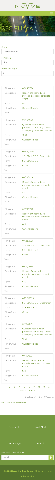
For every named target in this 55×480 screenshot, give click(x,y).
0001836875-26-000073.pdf (24, 145)
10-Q (24, 135)
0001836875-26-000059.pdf (24, 349)
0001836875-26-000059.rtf (27, 349)
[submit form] (51, 457)
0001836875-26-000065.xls (31, 234)
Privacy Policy (27, 476)
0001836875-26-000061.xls (31, 292)
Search (41, 443)
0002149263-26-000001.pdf (24, 171)
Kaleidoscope (21, 402)
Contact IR (14, 427)
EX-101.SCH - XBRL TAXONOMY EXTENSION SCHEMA (34, 113)
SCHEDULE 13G (30, 161)
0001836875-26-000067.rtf (27, 202)
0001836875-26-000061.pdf (24, 292)
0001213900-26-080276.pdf (24, 260)
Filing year (6, 58)
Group (4, 47)
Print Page (14, 443)
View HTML (38, 113)
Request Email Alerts (14, 452)
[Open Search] (51, 13)
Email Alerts (40, 427)
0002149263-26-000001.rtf (27, 171)
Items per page (9, 68)
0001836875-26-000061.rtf (27, 292)
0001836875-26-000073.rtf (27, 145)
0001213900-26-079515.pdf (24, 317)
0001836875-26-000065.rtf (27, 234)
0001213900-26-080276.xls (31, 260)
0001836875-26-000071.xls (31, 113)
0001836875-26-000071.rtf (27, 113)
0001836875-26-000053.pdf (24, 381)
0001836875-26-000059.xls (31, 349)
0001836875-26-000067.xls (31, 202)
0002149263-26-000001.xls (31, 171)
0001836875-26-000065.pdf (24, 234)
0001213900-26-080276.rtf (27, 260)
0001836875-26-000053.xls (31, 381)
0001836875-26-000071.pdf (24, 113)
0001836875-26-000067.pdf (24, 202)
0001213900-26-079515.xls (31, 317)
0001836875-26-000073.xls (31, 145)
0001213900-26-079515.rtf (27, 317)
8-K (24, 103)
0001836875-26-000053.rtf (27, 381)
